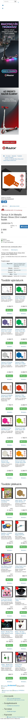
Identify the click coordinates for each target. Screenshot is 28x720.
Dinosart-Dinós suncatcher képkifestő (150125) (6, 501)
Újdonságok (13, 711)
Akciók (8, 711)
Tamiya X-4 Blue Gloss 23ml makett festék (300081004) (20, 362)
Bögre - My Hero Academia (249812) (20, 632)
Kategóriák (21, 19)
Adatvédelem (17, 698)
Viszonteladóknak (15, 705)
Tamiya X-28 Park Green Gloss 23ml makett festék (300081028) (20, 330)
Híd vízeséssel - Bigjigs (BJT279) (19, 533)
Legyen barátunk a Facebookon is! (16, 717)
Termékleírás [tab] (5, 250)
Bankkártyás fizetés (11, 700)
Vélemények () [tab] (14, 250)
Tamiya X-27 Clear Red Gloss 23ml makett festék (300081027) (6, 428)
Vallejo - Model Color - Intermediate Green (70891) (7, 665)
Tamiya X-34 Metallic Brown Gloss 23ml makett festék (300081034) (13, 159)
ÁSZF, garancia (10, 698)
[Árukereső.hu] (12, 685)
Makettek (14, 156)
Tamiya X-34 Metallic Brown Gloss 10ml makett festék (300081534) (7, 395)
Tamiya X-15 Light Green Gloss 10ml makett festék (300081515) (20, 428)
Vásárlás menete (20, 700)
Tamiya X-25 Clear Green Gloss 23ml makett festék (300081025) (20, 297)
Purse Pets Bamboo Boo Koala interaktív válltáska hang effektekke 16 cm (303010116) (6, 599)
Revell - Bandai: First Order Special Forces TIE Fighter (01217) (7, 632)
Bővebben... (10, 313)
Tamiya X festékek (9, 157)
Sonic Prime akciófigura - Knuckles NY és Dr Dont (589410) (20, 665)
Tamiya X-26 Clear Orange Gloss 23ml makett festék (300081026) (20, 461)
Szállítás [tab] (5, 206)
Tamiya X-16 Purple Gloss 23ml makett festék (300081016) (6, 330)
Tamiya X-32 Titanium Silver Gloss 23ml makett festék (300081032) (6, 461)
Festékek (19, 156)
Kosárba (10, 310)
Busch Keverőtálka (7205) (20, 599)
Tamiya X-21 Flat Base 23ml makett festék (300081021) (6, 297)
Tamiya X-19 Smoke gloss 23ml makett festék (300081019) (6, 362)
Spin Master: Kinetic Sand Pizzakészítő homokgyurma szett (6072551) (6, 566)
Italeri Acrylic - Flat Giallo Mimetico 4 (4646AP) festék (20, 501)
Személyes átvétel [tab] (15, 206)
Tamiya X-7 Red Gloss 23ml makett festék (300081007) (20, 395)
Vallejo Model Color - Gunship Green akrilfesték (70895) (21, 566)
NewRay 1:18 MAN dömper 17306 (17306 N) (6, 533)
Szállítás (9, 705)
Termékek (8, 156)
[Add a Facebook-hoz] (2, 201)
